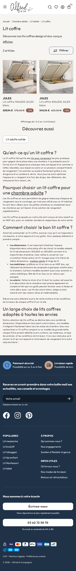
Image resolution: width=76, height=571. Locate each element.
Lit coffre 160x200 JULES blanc (54, 103)
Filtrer (64, 50)
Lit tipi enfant (10, 457)
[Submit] (69, 399)
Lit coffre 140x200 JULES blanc (18, 103)
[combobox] (50, 7)
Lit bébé (7, 468)
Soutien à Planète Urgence (55, 452)
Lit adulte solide (16, 139)
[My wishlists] (56, 7)
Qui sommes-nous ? (51, 441)
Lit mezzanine (10, 441)
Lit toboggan (10, 452)
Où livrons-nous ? (50, 466)
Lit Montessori (11, 463)
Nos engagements (51, 446)
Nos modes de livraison (53, 471)
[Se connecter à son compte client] (62, 7)
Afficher (8, 41)
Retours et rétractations (54, 477)
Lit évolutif (8, 446)
